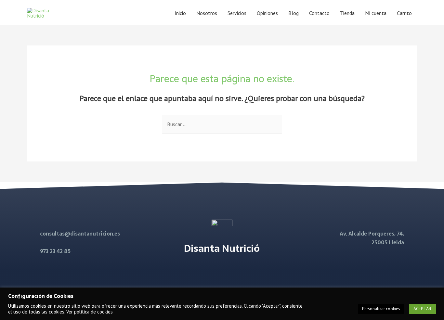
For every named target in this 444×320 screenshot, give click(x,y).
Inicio (180, 13)
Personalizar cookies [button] (381, 309)
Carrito (404, 13)
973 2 (46, 251)
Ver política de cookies (89, 312)
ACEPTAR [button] (422, 309)
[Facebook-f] (213, 269)
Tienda (347, 13)
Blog (293, 13)
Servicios (237, 13)
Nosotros (206, 13)
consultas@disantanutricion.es (80, 233)
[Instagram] (230, 269)
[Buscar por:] (222, 124)
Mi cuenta (375, 13)
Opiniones (267, 13)
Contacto (319, 13)
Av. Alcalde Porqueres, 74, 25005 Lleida (372, 238)
